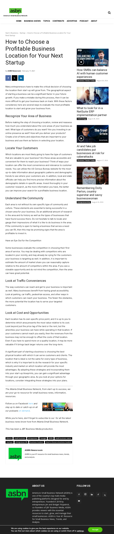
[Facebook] (8, 78)
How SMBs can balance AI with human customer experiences (92, 73)
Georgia (43, 438)
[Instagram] (85, 494)
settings (80, 531)
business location (36, 442)
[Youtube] (79, 501)
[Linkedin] (21, 78)
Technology (82, 119)
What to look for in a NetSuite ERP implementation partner (92, 111)
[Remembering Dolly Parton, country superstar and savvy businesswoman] (93, 175)
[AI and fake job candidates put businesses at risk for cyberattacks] (93, 134)
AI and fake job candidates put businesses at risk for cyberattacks (90, 151)
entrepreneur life (21, 442)
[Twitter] (14, 78)
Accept (95, 529)
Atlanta (9, 438)
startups (10, 442)
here (31, 403)
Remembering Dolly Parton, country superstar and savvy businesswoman (89, 193)
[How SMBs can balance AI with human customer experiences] (93, 57)
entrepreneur (33, 438)
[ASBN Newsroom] (15, 454)
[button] (109, 12)
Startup (22, 33)
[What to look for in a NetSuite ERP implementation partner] (93, 96)
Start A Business (11, 33)
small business (19, 438)
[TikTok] (98, 494)
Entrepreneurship (84, 202)
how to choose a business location (58, 442)
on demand (24, 410)
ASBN (51, 438)
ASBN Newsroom (14, 71)
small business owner (63, 438)
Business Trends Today (86, 81)
